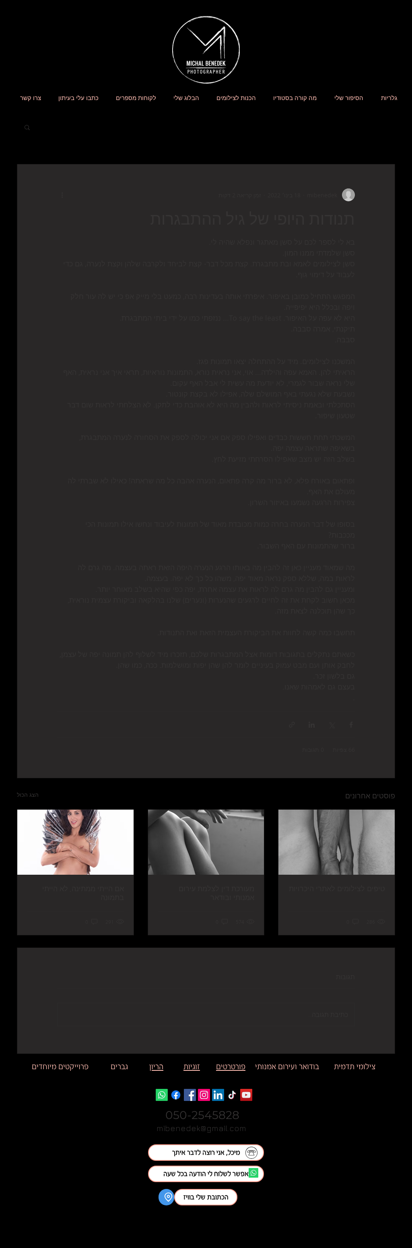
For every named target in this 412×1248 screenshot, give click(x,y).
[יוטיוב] (246, 1095)
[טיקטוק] (232, 1095)
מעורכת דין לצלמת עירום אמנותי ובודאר (216, 893)
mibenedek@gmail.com (201, 1128)
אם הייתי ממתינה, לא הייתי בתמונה (83, 893)
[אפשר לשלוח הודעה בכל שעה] (253, 1173)
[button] (27, 127)
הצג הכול (28, 794)
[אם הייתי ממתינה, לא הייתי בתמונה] (75, 842)
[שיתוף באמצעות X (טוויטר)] (331, 724)
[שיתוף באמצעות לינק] (292, 724)
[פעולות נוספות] (62, 195)
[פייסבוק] (190, 1095)
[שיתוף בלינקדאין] (311, 724)
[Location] (166, 1197)
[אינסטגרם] (204, 1095)
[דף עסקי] (176, 1095)
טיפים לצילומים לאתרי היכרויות (337, 888)
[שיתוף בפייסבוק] (351, 724)
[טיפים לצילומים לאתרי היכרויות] (336, 842)
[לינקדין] (218, 1095)
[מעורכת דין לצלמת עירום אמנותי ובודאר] (206, 842)
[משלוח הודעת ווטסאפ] (162, 1095)
